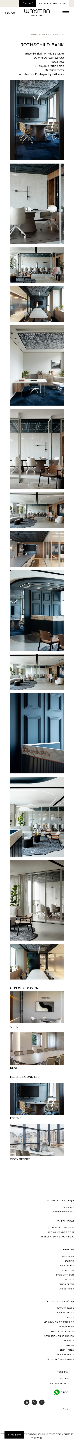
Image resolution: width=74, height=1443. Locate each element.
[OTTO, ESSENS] (37, 610)
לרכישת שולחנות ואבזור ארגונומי (57, 1236)
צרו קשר (64, 1378)
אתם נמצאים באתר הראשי (52, 3)
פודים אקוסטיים (66, 1326)
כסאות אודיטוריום (65, 1354)
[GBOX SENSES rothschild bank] (37, 365)
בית (62, 34)
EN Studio (51, 70)
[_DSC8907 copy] (37, 817)
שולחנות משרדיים (65, 1312)
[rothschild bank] (37, 733)
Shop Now (14, 1434)
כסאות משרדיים (65, 1308)
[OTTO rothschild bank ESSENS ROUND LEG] (37, 265)
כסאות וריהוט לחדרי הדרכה (60, 1359)
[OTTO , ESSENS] (37, 510)
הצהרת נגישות (66, 1288)
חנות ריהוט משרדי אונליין (61, 1227)
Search (10, 12)
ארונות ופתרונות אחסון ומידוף (59, 1336)
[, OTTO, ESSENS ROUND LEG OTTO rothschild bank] (37, 549)
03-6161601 (68, 1207)
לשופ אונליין (28, 3)
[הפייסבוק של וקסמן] (42, 1402)
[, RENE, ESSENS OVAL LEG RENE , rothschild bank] (37, 962)
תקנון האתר (68, 1279)
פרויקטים (54, 34)
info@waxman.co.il (63, 1211)
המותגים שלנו (67, 1265)
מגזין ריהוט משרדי (64, 1274)
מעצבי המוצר (67, 1270)
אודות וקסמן (68, 1256)
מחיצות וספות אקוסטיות (62, 1331)
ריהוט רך (69, 1317)
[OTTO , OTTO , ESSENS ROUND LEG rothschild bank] (37, 204)
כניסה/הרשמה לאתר (58, 1383)
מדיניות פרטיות (66, 1284)
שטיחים (70, 1345)
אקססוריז (69, 1340)
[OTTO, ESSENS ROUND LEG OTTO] (37, 449)
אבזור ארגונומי (66, 1349)
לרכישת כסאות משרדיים (61, 1232)
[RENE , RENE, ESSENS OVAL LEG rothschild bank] (37, 120)
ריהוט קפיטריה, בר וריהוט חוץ (59, 1322)
